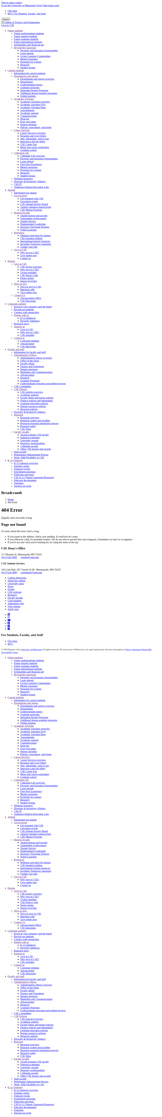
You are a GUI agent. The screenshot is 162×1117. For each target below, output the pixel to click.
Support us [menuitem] (19, 326)
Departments (26, 708)
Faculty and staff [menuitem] (16, 349)
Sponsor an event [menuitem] (22, 486)
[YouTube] (9, 620)
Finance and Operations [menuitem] (32, 366)
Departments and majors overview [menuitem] (37, 79)
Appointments (27, 737)
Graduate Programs (30, 1007)
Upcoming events (29, 828)
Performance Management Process (31, 1081)
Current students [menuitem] (16, 70)
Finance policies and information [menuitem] (36, 400)
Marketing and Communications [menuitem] (36, 372)
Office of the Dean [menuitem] (29, 360)
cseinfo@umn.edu (30, 557)
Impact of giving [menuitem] (28, 281)
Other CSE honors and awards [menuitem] (35, 449)
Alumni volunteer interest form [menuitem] (35, 207)
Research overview (29, 1044)
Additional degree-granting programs (38, 720)
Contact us (25, 885)
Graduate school (28, 777)
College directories (17, 578)
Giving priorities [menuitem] (28, 272)
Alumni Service (28, 848)
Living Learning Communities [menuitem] (35, 56)
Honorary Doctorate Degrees (34, 854)
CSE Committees (22, 1013)
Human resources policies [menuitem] (33, 406)
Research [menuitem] (24, 64)
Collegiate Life (21, 780)
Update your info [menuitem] (28, 247)
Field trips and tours (24, 1101)
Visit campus (14, 606)
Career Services (22, 757)
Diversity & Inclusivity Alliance (30, 808)
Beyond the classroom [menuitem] (25, 47)
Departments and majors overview (37, 706)
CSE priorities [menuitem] (27, 335)
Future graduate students (26, 666)
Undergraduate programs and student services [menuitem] (43, 383)
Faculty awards (15, 597)
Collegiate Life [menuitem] (21, 153)
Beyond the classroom (25, 674)
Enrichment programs (24, 1098)
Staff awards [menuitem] (20, 452)
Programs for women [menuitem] (30, 62)
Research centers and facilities (35, 1047)
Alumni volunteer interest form (35, 834)
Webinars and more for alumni (35, 862)
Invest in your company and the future (33, 933)
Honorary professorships (32, 1070)
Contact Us (19, 922)
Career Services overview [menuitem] (33, 133)
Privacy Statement (133, 649)
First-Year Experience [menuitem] (31, 164)
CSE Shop (25, 1056)
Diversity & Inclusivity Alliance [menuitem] (30, 181)
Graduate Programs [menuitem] (30, 380)
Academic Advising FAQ (33, 731)
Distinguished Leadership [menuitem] (33, 224)
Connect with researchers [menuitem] (26, 312)
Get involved (20, 822)
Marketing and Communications (36, 999)
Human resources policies (33, 1033)
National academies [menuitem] (30, 437)
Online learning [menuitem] (28, 96)
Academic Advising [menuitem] (24, 99)
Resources (19, 859)
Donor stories (27, 905)
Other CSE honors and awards (35, 1076)
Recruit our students (24, 936)
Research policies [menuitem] (29, 409)
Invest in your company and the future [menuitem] (33, 306)
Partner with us (21, 942)
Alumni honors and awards (33, 842)
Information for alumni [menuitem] (25, 192)
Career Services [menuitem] (22, 130)
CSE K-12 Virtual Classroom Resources (34, 1104)
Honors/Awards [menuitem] (22, 212)
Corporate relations (29, 967)
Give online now (28, 882)
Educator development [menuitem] (25, 480)
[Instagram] (9, 617)
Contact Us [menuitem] (19, 295)
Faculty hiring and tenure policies (36, 1024)
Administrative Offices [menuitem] (25, 355)
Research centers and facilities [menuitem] (35, 420)
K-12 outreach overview (26, 1090)
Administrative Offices (25, 982)
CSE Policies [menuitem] (20, 389)
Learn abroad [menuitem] (27, 53)
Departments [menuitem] (26, 81)
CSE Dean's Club (29, 902)
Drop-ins (24, 745)
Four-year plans (28, 748)
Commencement (28, 743)
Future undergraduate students (29, 660)
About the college (16, 580)
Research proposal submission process (39, 1050)
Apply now (13, 609)
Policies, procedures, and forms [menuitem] (35, 127)
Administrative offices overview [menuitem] (36, 358)
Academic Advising (24, 726)
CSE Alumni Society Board (34, 831)
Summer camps (21, 1093)
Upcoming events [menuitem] (29, 201)
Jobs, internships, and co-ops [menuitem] (34, 138)
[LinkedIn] (9, 614)
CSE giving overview (31, 893)
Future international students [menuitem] (28, 42)
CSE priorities (27, 962)
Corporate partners (17, 930)
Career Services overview (33, 760)
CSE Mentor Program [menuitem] (31, 210)
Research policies (29, 1036)
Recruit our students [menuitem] (24, 309)
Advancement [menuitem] (27, 343)
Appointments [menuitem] (27, 110)
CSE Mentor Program (31, 837)
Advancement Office (30, 925)
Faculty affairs (27, 990)
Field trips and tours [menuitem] (24, 474)
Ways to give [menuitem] (20, 284)
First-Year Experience (31, 791)
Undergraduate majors (31, 711)
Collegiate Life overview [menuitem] (32, 155)
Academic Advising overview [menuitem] (35, 101)
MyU (10, 644)
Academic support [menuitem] (29, 113)
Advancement (27, 970)
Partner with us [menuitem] (21, 315)
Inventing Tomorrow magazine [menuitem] (35, 244)
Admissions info (16, 603)
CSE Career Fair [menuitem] (28, 144)
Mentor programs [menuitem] (28, 59)
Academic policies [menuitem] (29, 395)
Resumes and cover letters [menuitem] (33, 136)
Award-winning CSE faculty (34, 1061)
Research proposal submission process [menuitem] (39, 423)
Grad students (14, 600)
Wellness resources (23, 805)
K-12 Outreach (15, 1087)
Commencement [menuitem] (28, 116)
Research (12, 595)
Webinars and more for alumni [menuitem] (35, 235)
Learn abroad (27, 680)
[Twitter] (9, 626)
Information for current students (29, 700)
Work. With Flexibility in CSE (29, 1084)
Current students (16, 697)
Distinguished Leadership (33, 851)
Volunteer (19, 1110)
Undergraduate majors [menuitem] (31, 84)
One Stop (12, 10)
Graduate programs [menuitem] (29, 87)
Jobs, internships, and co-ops (34, 765)
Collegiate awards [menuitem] (29, 446)
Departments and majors (26, 703)
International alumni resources (35, 868)
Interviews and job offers (32, 768)
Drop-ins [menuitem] (24, 118)
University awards (29, 1067)
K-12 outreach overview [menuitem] (26, 463)
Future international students (28, 669)
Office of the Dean (29, 987)
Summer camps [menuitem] (21, 466)
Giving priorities (28, 899)
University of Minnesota (31, 649)
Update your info (28, 874)
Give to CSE (7, 25)
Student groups (27, 694)
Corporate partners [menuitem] (17, 303)
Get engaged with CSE (31, 825)
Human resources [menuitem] (29, 369)
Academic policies (29, 1022)
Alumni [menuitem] (11, 190)
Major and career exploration (34, 774)
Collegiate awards (29, 1073)
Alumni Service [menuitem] (28, 221)
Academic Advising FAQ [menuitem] (33, 104)
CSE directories (28, 928)
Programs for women (30, 689)
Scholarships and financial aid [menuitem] (29, 44)
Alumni (11, 817)
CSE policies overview (31, 1019)
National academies (30, 1064)
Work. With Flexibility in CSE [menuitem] (29, 457)
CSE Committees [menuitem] (22, 386)
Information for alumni (25, 819)
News (10, 586)
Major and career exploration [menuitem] (34, 147)
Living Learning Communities (35, 683)
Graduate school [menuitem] (28, 150)
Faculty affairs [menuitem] (27, 363)
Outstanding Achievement (33, 845)
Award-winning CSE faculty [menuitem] (34, 434)
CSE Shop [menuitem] (25, 429)
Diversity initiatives (30, 948)
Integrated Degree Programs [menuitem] (34, 90)
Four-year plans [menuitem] (28, 121)
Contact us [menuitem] (25, 258)
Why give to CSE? (29, 879)
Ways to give (20, 911)
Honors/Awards (22, 839)
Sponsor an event (22, 1113)
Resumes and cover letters (33, 763)
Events (11, 589)
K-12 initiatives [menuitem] (28, 318)
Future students (15, 657)
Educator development (25, 1107)
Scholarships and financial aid (29, 671)
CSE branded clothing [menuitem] (31, 238)
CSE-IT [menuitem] (18, 184)
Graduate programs (29, 714)
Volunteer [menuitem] (19, 483)
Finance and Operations (32, 993)
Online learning (28, 723)
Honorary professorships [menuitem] (32, 443)
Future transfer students (25, 663)
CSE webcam (14, 592)
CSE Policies (20, 1016)
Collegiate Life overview (32, 782)
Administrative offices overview (36, 985)
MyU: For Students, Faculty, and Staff (27, 13)
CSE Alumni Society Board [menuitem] (34, 204)
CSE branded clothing (31, 865)
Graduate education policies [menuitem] (34, 403)
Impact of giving (28, 908)
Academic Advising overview (35, 728)
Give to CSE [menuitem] (20, 249)
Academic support (29, 740)
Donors (11, 888)
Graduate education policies (34, 1030)
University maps (16, 583)
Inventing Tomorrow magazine (35, 871)
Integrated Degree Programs (34, 717)
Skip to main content (11, 2)
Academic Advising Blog (33, 734)
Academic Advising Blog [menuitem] (33, 107)
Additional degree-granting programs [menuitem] (38, 93)
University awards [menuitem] (29, 440)
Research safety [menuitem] (28, 426)
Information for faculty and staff (30, 979)
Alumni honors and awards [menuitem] (33, 215)
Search (6, 19)
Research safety (28, 1053)
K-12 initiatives (28, 945)
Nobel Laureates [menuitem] (28, 229)
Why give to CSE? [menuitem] (29, 252)
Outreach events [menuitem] (22, 469)
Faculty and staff (16, 976)
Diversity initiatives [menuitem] (30, 321)
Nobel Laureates (28, 856)
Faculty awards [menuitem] (21, 432)
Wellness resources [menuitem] (23, 178)
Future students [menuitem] (15, 30)
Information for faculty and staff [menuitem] (30, 352)
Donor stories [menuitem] (27, 278)
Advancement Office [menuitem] (30, 298)
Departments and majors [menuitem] (26, 76)
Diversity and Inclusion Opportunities (39, 677)
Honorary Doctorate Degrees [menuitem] (34, 227)
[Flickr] (9, 628)
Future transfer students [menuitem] (25, 36)
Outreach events (22, 1096)
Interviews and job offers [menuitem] (32, 141)
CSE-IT (18, 811)
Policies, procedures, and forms (35, 754)
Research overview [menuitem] (29, 417)
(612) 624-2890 (9, 572)
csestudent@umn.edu (31, 572)
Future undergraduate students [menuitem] (29, 33)
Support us (19, 953)
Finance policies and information (36, 1027)
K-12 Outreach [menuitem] (15, 460)
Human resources (29, 996)
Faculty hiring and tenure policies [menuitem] (36, 397)
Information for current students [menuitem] (29, 73)
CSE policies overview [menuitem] (31, 392)
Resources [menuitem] (19, 232)
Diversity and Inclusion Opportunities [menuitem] (39, 50)
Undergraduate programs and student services (43, 1010)
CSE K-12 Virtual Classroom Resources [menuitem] (34, 477)
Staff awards (20, 1078)
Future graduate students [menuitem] (26, 39)
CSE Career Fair (28, 771)
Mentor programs (28, 686)
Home (11, 499)
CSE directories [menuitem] (28, 301)
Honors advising (28, 751)
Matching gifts (27, 916)
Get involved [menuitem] (20, 195)
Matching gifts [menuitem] (27, 289)
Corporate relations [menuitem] (29, 340)
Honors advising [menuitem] (28, 124)
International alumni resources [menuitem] (35, 241)
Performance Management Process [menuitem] (31, 454)
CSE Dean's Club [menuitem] (29, 275)
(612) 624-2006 (9, 557)
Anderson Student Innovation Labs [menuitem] (31, 187)
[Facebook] (9, 623)
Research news (21, 950)
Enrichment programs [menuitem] (24, 471)
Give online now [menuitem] (28, 255)
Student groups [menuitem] (27, 67)
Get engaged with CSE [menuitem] (31, 198)
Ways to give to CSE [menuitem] (30, 286)
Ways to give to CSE (30, 913)
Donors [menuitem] (11, 261)
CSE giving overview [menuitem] (31, 266)
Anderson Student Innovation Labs (31, 814)
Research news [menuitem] (21, 323)
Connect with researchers (26, 939)
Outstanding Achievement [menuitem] (33, 218)
